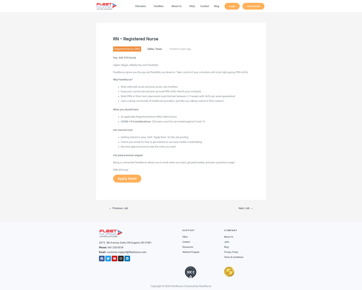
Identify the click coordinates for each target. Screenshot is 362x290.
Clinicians (140, 6)
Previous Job (118, 208)
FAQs (192, 6)
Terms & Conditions (234, 257)
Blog (216, 6)
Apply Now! (127, 178)
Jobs (226, 242)
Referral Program (190, 252)
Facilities (159, 6)
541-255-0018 (115, 247)
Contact (204, 6)
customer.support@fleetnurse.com (126, 252)
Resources (187, 247)
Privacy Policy (231, 252)
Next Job (246, 208)
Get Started (253, 6)
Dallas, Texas (154, 48)
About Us (176, 6)
